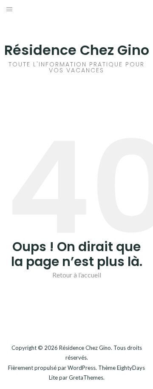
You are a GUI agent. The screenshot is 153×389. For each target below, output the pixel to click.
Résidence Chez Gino (76, 50)
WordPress (82, 367)
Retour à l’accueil (76, 275)
